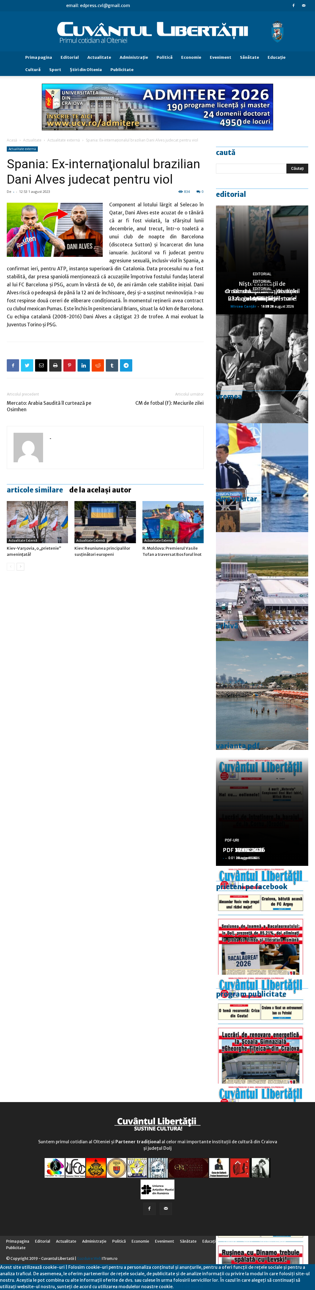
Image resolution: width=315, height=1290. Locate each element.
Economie (191, 57)
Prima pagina (38, 57)
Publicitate (122, 69)
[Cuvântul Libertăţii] (157, 31)
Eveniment (220, 57)
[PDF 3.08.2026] (262, 1029)
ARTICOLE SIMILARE (35, 490)
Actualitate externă (63, 140)
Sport (55, 69)
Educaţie (276, 57)
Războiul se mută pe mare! (262, 298)
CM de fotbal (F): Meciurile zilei (169, 403)
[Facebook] (293, 5)
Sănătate (249, 57)
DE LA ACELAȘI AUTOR (100, 490)
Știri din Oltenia (86, 69)
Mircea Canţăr (243, 306)
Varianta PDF (238, 746)
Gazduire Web (89, 1258)
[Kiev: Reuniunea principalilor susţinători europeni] (105, 522)
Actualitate (99, 57)
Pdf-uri (232, 840)
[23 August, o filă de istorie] (262, 368)
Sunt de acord (188, 1286)
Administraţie (134, 57)
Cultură (33, 69)
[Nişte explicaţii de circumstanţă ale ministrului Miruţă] (262, 477)
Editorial (70, 57)
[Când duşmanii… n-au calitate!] (262, 586)
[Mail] (303, 5)
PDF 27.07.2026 (244, 850)
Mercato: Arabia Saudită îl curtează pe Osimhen (49, 406)
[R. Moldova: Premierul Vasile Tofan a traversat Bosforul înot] (173, 522)
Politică (165, 57)
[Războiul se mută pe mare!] (262, 695)
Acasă (12, 140)
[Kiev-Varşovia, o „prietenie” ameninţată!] (37, 522)
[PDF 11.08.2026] (262, 920)
